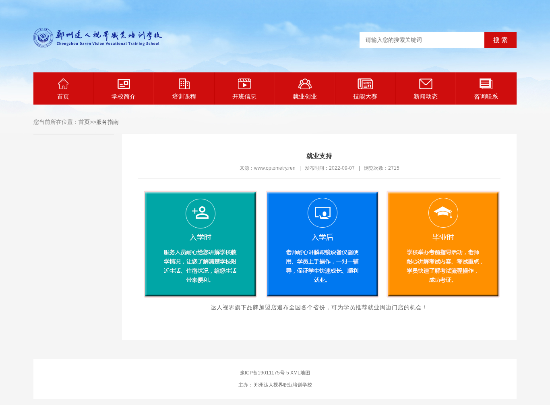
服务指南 (107, 122)
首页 (63, 96)
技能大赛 (365, 96)
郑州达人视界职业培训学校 (282, 385)
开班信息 (244, 96)
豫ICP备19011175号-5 (264, 373)
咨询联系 (486, 96)
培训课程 (184, 96)
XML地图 (300, 373)
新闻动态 (426, 96)
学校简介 (124, 96)
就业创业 (305, 96)
